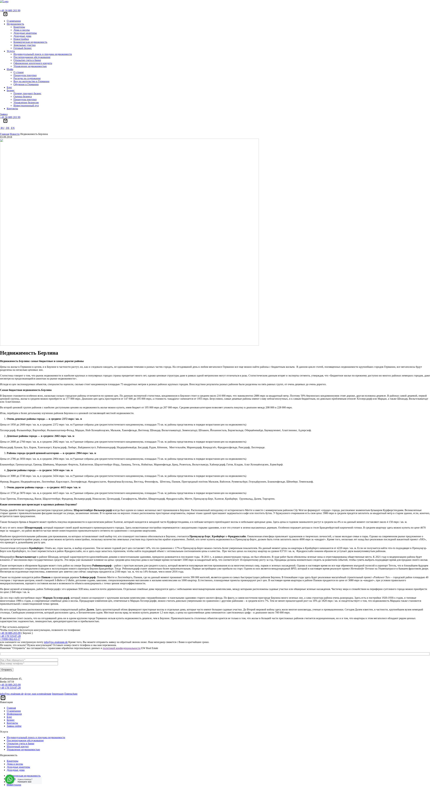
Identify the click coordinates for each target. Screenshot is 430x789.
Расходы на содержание (27, 78)
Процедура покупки (25, 75)
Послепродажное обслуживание (31, 57)
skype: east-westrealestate (37, 693)
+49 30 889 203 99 (10, 10)
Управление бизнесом (26, 102)
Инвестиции (14, 784)
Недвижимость (15, 23)
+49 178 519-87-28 (10, 636)
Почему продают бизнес (27, 93)
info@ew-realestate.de (56, 642)
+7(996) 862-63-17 (10, 639)
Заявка (4, 114)
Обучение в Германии (26, 84)
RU (2, 128)
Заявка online (14, 726)
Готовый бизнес (22, 48)
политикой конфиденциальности (122, 648)
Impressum (58, 693)
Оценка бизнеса (22, 96)
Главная (4, 134)
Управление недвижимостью (30, 66)
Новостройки (21, 39)
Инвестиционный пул (26, 105)
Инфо (10, 69)
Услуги (11, 51)
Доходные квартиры (25, 33)
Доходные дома (22, 36)
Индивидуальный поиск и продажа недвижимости (42, 54)
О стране (18, 72)
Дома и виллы (21, 30)
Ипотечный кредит (18, 746)
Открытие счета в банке (27, 60)
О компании (14, 20)
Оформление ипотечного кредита (32, 63)
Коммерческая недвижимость (30, 42)
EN (12, 128)
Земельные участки (24, 45)
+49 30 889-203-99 (10, 633)
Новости (15, 134)
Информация (14, 713)
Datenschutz (70, 693)
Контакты (12, 108)
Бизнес (11, 90)
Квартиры (19, 27)
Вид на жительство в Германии (31, 81)
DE (7, 128)
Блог (9, 87)
